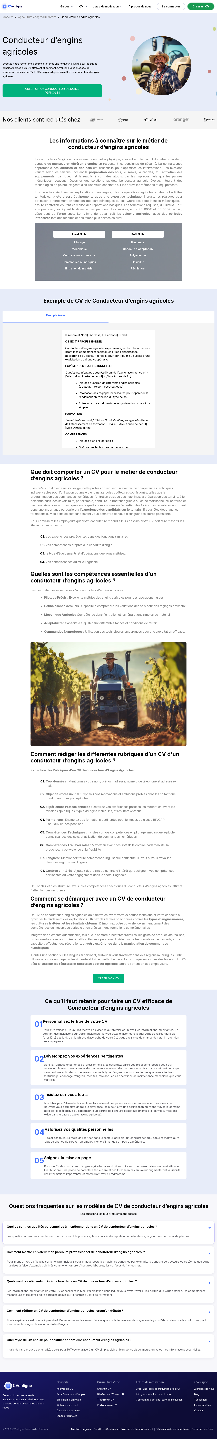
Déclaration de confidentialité (172, 1429)
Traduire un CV (105, 1399)
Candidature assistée (68, 1410)
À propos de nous (140, 6)
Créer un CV (201, 6)
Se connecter (171, 6)
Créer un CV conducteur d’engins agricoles (52, 90)
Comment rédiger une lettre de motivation (159, 1399)
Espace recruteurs (67, 1415)
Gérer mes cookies (202, 1429)
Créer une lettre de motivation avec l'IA (158, 1388)
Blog (196, 1394)
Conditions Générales (106, 1429)
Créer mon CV (108, 978)
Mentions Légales (81, 1429)
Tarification (200, 1399)
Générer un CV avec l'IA (110, 1394)
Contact (198, 1410)
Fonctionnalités (202, 1405)
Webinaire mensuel (67, 1405)
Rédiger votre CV (107, 1405)
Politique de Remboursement (137, 1429)
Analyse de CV (65, 1388)
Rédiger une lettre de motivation (154, 1394)
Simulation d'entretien (69, 1399)
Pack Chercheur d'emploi (71, 1394)
